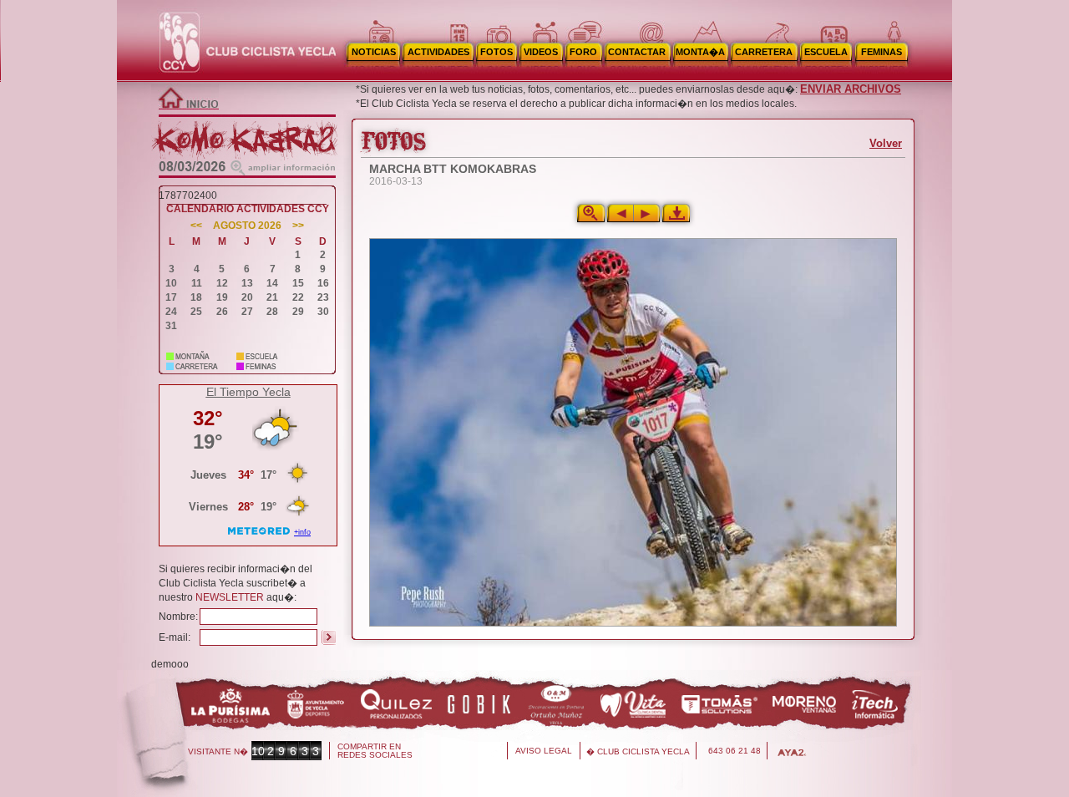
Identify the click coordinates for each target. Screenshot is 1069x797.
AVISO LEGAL (543, 750)
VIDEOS (541, 52)
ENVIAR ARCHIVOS (850, 89)
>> (298, 226)
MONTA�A (700, 52)
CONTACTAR (637, 52)
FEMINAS (881, 52)
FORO (583, 52)
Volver (885, 143)
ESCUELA (826, 52)
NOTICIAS (374, 52)
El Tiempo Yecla (248, 391)
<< (196, 226)
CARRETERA (764, 52)
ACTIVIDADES (438, 52)
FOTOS (496, 52)
